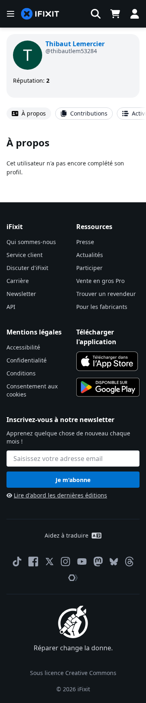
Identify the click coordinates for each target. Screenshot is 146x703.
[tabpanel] (73, 156)
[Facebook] (33, 561)
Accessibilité (23, 347)
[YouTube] (82, 561)
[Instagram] (66, 561)
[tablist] (73, 113)
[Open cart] (115, 14)
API (10, 307)
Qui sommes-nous (31, 242)
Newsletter (21, 294)
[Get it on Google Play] (108, 387)
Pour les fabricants (101, 307)
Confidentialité (26, 360)
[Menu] (10, 13)
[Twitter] (49, 561)
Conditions (21, 373)
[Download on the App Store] (107, 361)
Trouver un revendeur (106, 294)
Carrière (17, 281)
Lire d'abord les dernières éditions (60, 495)
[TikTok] (17, 561)
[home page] (40, 14)
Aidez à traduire (66, 535)
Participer (89, 268)
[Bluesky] (114, 561)
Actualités (89, 255)
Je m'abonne (73, 480)
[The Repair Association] (73, 578)
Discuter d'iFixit (27, 268)
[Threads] (129, 561)
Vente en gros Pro (100, 281)
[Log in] (135, 14)
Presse (85, 242)
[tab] (28, 113)
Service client (24, 255)
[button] (96, 14)
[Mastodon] (98, 561)
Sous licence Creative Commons (73, 673)
